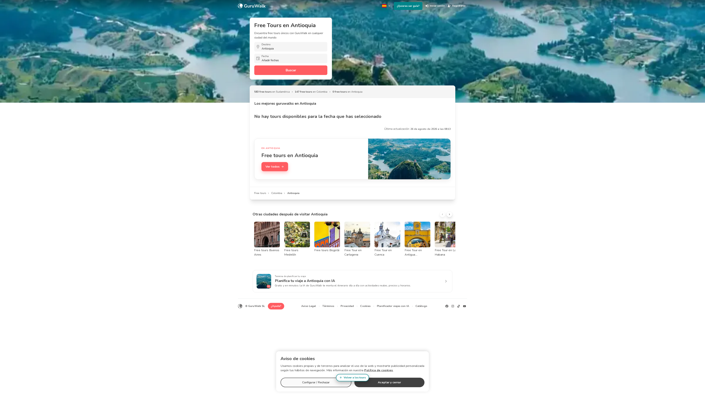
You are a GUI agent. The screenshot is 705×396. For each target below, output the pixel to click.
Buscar (291, 70)
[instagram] (452, 306)
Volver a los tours (355, 377)
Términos (328, 306)
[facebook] (446, 306)
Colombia (276, 193)
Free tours (260, 193)
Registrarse (459, 6)
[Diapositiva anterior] (442, 214)
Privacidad (347, 306)
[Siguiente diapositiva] (449, 214)
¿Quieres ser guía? (408, 6)
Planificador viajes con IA (393, 306)
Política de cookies (378, 370)
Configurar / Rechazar (316, 382)
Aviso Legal (308, 306)
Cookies (365, 306)
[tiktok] (458, 306)
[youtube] (464, 306)
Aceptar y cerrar (389, 382)
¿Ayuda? (276, 306)
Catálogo (421, 306)
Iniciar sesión (437, 6)
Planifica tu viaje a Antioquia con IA (305, 280)
